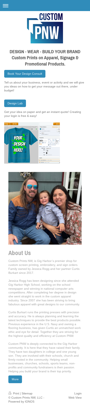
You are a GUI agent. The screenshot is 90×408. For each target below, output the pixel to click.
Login (78, 393)
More (15, 379)
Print (16, 393)
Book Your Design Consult (25, 73)
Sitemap (27, 393)
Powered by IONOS (21, 401)
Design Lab (15, 103)
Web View (75, 397)
